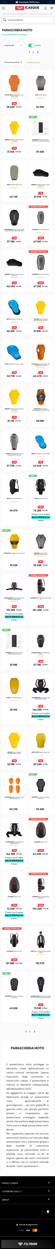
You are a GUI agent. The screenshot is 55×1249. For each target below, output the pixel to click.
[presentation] (4, 2)
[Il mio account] (45, 8)
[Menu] (3, 8)
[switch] (31, 45)
